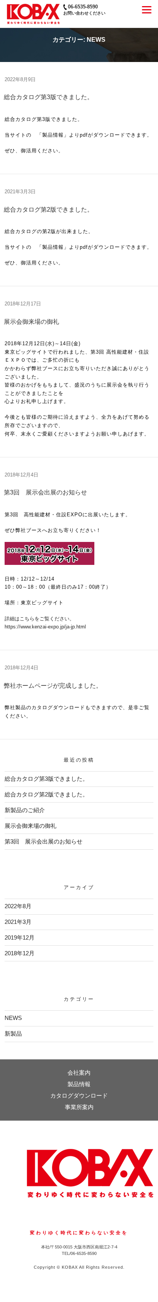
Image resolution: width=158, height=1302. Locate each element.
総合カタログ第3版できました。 (48, 97)
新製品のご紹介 (25, 810)
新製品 (13, 1033)
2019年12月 (20, 937)
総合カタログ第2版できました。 (48, 209)
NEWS (13, 1018)
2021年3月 (18, 922)
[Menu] (146, 9)
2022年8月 (18, 906)
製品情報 (79, 1084)
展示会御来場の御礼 (31, 321)
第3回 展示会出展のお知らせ (45, 492)
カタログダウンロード (79, 1095)
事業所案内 (79, 1107)
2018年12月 (20, 953)
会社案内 (79, 1072)
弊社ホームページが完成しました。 (53, 685)
